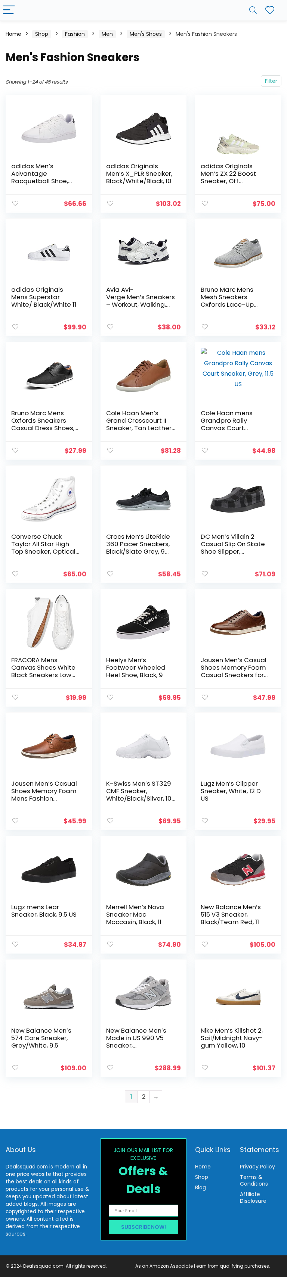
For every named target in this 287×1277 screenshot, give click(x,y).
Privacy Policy (257, 1166)
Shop (41, 34)
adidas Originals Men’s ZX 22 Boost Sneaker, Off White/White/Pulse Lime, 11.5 (230, 181)
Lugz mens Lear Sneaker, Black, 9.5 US (44, 910)
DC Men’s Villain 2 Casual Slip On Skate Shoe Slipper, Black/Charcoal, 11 (233, 547)
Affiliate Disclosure (253, 1197)
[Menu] (9, 10)
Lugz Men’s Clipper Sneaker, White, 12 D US (231, 791)
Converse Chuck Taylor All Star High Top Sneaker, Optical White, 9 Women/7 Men (43, 551)
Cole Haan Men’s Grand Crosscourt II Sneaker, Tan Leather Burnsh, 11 (139, 424)
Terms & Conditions (254, 1180)
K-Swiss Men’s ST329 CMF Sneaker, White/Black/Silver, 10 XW (139, 794)
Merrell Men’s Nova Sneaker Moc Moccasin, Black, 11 (135, 914)
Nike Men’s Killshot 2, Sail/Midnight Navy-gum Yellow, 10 (232, 1038)
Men (107, 34)
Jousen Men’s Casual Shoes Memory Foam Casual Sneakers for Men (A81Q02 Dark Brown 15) (233, 674)
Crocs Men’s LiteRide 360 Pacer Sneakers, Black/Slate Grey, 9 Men (138, 547)
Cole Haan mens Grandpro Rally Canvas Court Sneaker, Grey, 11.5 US (232, 424)
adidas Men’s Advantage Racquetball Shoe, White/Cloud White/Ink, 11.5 (39, 181)
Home (13, 34)
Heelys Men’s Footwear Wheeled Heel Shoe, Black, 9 (136, 667)
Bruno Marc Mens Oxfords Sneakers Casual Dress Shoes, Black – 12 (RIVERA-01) (44, 424)
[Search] (253, 10)
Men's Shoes (146, 34)
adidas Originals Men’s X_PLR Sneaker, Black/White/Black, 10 (139, 173)
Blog (200, 1187)
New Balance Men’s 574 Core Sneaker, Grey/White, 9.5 (41, 1038)
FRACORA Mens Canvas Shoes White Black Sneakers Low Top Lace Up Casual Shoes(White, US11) (43, 674)
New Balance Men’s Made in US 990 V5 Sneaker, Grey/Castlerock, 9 (136, 1041)
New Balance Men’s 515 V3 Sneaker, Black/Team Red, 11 (231, 914)
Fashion (75, 34)
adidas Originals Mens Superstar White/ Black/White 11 (43, 297)
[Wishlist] (269, 10)
